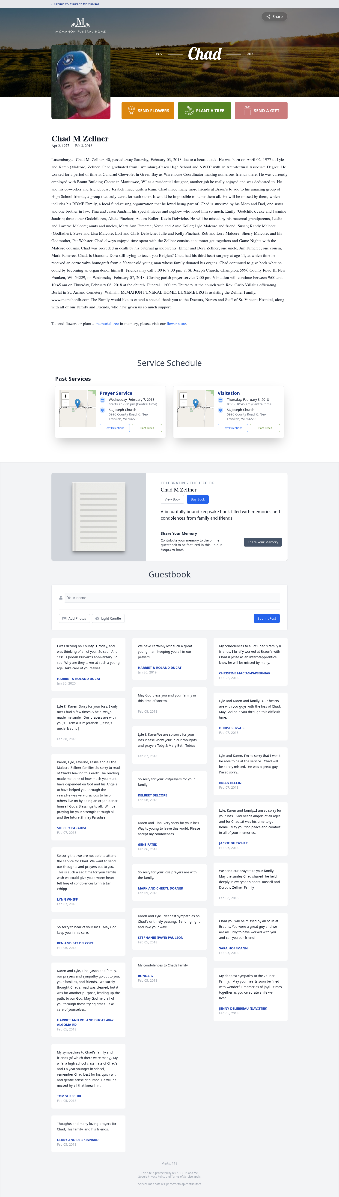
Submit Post (267, 618)
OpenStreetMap (174, 1184)
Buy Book (198, 499)
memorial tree (107, 323)
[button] (77, 403)
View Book (172, 499)
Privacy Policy (156, 1177)
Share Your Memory (263, 542)
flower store (176, 323)
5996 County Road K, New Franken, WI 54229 (129, 416)
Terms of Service (182, 1177)
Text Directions (114, 428)
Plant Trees (147, 428)
